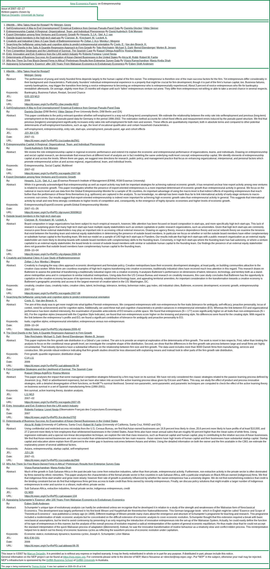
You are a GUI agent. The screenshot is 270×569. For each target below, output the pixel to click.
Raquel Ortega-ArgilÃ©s (110, 50)
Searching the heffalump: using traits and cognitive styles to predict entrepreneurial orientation (58, 44)
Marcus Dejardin (10, 15)
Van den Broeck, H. (136, 44)
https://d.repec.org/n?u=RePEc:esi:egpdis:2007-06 (52, 173)
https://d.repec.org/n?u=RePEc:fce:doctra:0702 (50, 417)
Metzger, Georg (62, 25)
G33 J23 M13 (32, 96)
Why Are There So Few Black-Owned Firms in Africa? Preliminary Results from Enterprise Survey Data (63, 60)
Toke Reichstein (105, 47)
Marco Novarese (151, 557)
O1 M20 (29, 492)
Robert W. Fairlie (148, 57)
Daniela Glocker (133, 28)
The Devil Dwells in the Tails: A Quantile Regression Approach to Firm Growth (49, 47)
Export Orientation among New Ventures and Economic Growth (41, 34)
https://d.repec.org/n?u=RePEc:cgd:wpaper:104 (51, 496)
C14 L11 (29, 358)
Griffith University (85, 560)
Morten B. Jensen (166, 47)
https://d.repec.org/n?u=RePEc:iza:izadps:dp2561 (52, 140)
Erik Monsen (135, 31)
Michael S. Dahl (124, 47)
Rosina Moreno (133, 50)
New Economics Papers (83, 3)
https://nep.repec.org (74, 557)
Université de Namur (32, 15)
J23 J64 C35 (32, 133)
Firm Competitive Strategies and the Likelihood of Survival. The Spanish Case (49, 50)
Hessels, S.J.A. (88, 34)
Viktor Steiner (150, 28)
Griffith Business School (59, 560)
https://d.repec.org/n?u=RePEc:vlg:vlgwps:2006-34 (53, 254)
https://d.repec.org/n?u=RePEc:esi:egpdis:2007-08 (52, 293)
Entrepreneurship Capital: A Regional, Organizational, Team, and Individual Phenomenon (55, 31)
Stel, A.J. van (105, 34)
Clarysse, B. (71, 37)
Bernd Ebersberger (144, 47)
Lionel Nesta (109, 54)
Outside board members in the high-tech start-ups (33, 37)
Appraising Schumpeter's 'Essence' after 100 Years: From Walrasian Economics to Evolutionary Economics (65, 64)
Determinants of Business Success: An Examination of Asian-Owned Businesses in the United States (62, 57)
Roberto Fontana (91, 54)
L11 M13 (29, 394)
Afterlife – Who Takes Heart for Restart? (28, 25)
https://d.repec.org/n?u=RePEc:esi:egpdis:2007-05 (52, 402)
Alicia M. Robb (130, 57)
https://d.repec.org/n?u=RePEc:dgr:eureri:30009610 (53, 212)
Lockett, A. (101, 37)
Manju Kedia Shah (160, 60)
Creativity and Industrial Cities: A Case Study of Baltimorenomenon (43, 41)
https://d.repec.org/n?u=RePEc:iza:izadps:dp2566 (52, 460)
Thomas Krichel (39, 566)
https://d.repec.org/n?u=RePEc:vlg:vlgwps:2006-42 (53, 329)
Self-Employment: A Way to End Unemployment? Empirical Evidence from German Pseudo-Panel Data (63, 28)
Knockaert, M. (87, 37)
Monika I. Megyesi (110, 41)
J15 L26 (29, 452)
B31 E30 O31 (32, 538)
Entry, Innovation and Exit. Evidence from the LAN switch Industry (42, 54)
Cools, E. (119, 44)
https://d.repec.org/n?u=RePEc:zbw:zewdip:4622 (51, 104)
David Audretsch (118, 31)
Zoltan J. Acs (91, 41)
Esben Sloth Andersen (141, 64)
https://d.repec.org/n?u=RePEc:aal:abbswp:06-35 (52, 545)
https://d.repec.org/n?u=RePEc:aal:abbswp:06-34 (52, 365)
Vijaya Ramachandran (136, 60)
